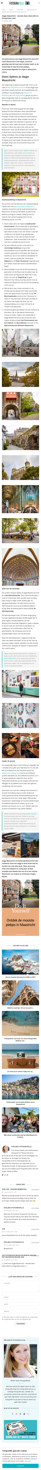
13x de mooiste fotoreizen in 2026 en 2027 (20, 977)
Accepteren (20, 1466)
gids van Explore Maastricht (24, 206)
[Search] (39, 3)
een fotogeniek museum (16, 87)
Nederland (20, 10)
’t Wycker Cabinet (28, 150)
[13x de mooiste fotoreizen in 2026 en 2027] (20, 962)
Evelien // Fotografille (21, 1146)
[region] (20, 1459)
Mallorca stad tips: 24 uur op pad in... (20, 1008)
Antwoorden (35, 1189)
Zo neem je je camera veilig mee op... (20, 1071)
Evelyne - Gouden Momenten (14, 1189)
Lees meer (28, 1461)
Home (3, 10)
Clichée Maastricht (10, 658)
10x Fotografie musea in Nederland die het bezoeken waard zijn (19, 1256)
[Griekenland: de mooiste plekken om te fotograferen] (20, 1087)
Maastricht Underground (11, 773)
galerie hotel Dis (31, 814)
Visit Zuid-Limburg (18, 95)
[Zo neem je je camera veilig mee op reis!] (20, 1056)
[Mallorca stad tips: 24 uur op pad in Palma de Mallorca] (20, 992)
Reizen (11, 10)
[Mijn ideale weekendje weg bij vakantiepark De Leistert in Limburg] (20, 1119)
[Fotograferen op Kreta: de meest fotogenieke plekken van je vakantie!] (20, 1023)
